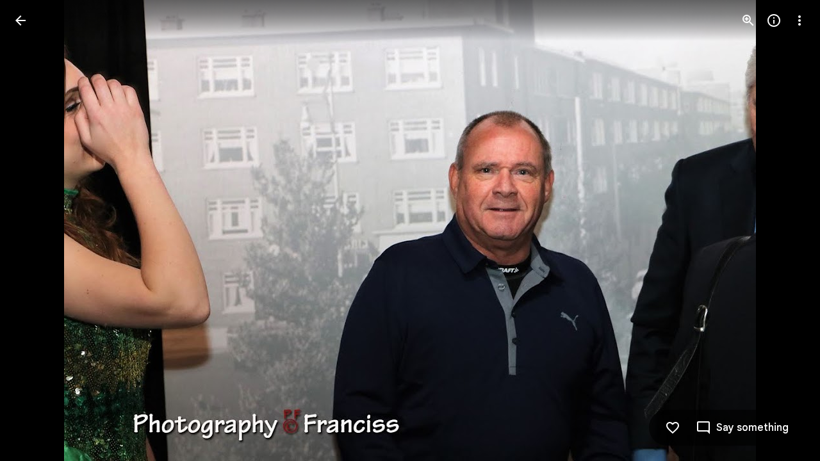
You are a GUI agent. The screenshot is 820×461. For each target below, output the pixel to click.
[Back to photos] (20, 20)
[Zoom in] (748, 20)
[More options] (799, 20)
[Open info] (774, 20)
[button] (36, 230)
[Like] (672, 427)
